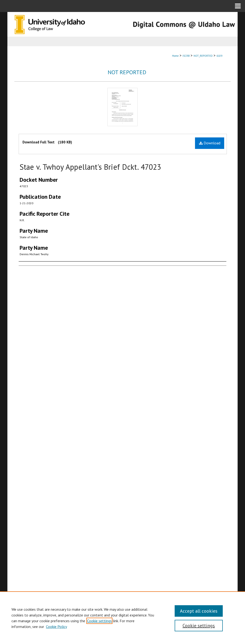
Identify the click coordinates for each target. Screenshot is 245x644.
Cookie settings (99, 620)
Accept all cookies (198, 611)
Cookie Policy (56, 626)
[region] (122, 617)
